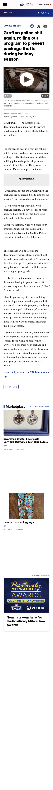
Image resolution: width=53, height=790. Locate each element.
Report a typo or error (16, 372)
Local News (12, 25)
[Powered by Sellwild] (45, 576)
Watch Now (44, 4)
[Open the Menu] (5, 4)
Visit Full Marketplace (39, 407)
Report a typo (11, 387)
